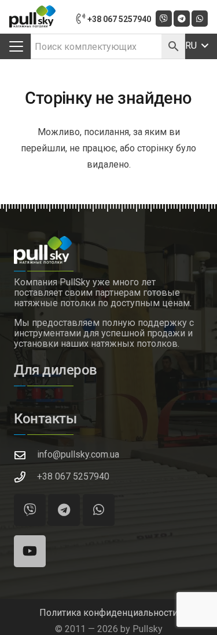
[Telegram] (182, 18)
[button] (16, 46)
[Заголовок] (164, 18)
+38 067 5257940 (73, 476)
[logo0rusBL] (32, 16)
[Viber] (30, 510)
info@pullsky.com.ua (78, 454)
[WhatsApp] (200, 18)
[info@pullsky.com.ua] (25, 454)
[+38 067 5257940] (25, 476)
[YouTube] (30, 551)
